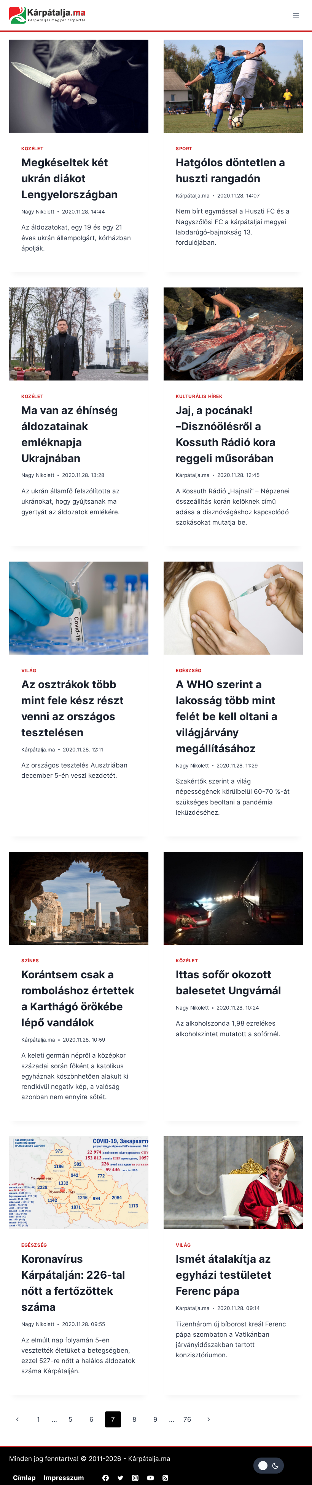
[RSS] (165, 1477)
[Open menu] (296, 15)
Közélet (32, 148)
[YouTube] (150, 1477)
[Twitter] (120, 1477)
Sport (184, 148)
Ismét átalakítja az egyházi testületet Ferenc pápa (223, 1274)
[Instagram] (135, 1477)
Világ (29, 670)
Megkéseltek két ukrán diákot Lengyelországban (69, 178)
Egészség (189, 670)
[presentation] (78, 86)
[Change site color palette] (268, 1466)
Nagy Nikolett (37, 212)
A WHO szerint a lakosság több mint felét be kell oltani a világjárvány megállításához (226, 716)
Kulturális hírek (199, 396)
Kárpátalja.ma (193, 196)
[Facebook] (105, 1477)
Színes (30, 960)
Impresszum (64, 1478)
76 (187, 1419)
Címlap (24, 1478)
